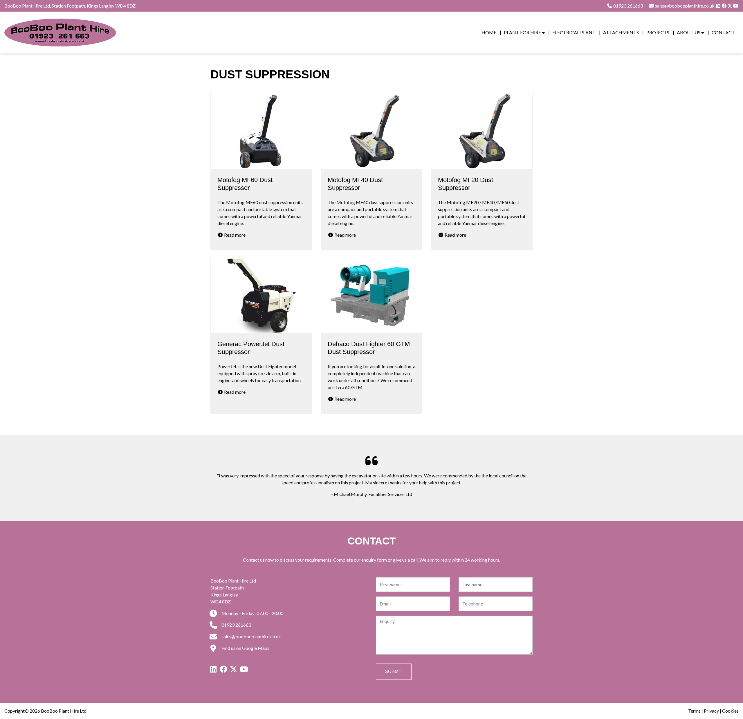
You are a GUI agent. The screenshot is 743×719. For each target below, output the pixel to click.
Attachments (621, 32)
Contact (723, 32)
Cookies (730, 710)
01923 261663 (627, 5)
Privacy (711, 710)
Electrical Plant (574, 32)
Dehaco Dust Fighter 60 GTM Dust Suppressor (369, 347)
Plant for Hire (523, 32)
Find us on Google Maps (245, 648)
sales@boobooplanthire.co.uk (251, 636)
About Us (689, 32)
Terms (694, 710)
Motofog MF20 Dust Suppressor (465, 183)
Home (488, 32)
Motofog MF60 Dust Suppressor (245, 183)
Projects (657, 32)
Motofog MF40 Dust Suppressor (355, 183)
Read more (234, 235)
